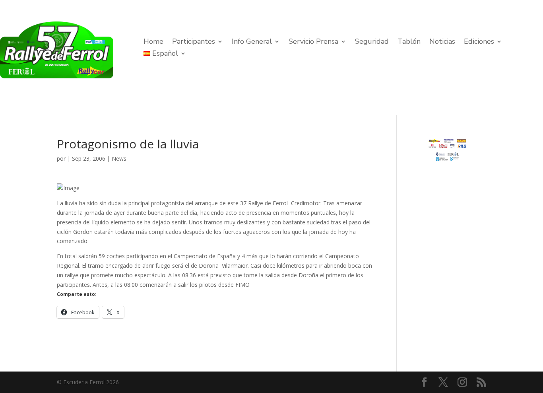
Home (153, 42)
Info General (252, 42)
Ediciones (479, 42)
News (119, 158)
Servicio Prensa (313, 42)
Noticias (442, 42)
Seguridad (372, 42)
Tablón (409, 42)
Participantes (193, 42)
